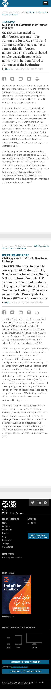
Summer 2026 (8, 616)
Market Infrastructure (15, 255)
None (7, 69)
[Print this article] (37, 78)
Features (6, 526)
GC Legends (7, 546)
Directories (7, 540)
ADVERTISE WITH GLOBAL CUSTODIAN (38, 536)
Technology (8, 21)
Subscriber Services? (19, 666)
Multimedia (7, 529)
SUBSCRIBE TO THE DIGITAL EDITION (25, 671)
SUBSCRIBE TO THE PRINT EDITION (25, 662)
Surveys (5, 543)
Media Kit (32, 522)
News (4, 522)
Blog (4, 536)
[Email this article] (29, 79)
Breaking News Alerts (12, 557)
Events (5, 533)
